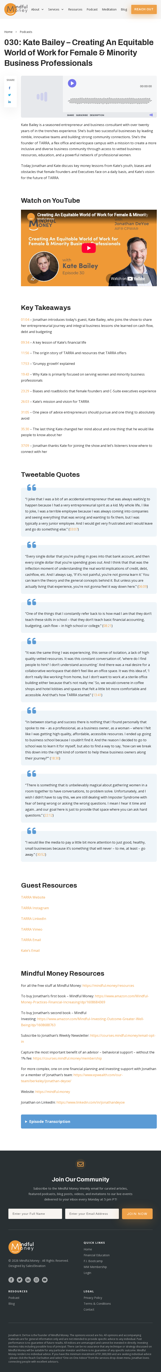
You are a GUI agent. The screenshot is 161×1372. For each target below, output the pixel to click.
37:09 (25, 445)
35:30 (25, 429)
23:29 (25, 391)
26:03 (25, 401)
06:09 (143, 586)
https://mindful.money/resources (108, 985)
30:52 (41, 854)
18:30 (55, 758)
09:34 (25, 342)
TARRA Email (31, 940)
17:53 (25, 363)
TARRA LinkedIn (33, 918)
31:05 (25, 412)
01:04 (25, 319)
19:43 (25, 374)
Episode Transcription (49, 1121)
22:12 (48, 815)
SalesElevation (35, 1266)
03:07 (74, 529)
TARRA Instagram (35, 908)
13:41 (97, 695)
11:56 (25, 353)
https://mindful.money (52, 1091)
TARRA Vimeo (31, 929)
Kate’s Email (30, 950)
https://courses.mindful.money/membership (67, 1058)
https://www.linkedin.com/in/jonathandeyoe (90, 1102)
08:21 (107, 625)
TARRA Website (33, 897)
